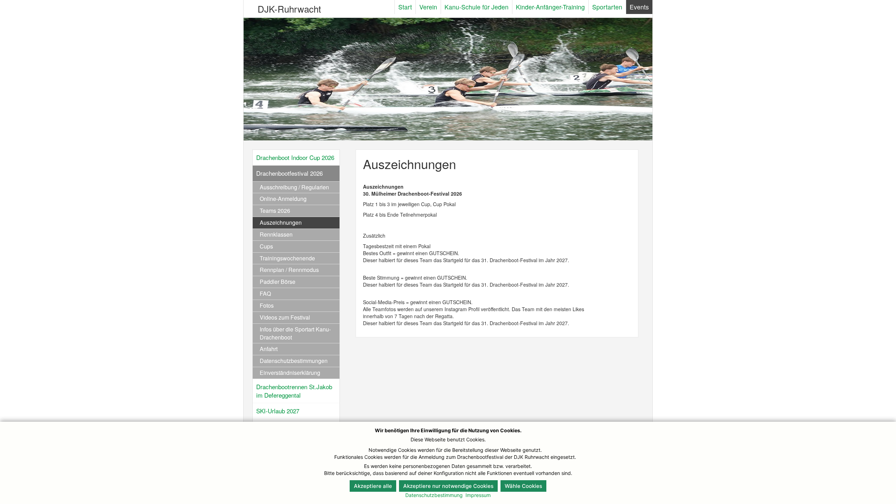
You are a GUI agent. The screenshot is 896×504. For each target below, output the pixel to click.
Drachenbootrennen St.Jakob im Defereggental (294, 390)
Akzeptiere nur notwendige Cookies (448, 486)
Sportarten (607, 6)
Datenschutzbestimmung (434, 495)
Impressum (478, 495)
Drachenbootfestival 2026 (289, 173)
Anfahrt (269, 349)
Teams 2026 (275, 210)
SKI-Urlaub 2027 (277, 410)
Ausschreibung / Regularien (294, 187)
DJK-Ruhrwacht (289, 8)
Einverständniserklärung (290, 373)
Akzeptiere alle (373, 486)
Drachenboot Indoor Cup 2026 (295, 157)
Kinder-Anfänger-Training (550, 6)
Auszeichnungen (281, 222)
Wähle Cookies (523, 486)
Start (405, 6)
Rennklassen (276, 234)
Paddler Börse (277, 282)
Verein (428, 6)
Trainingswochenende (287, 258)
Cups (266, 246)
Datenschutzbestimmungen (294, 361)
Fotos (267, 305)
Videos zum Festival (285, 317)
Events (639, 6)
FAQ (265, 293)
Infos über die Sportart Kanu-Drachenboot (295, 333)
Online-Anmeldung (283, 199)
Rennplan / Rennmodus (289, 270)
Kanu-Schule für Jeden (476, 6)
